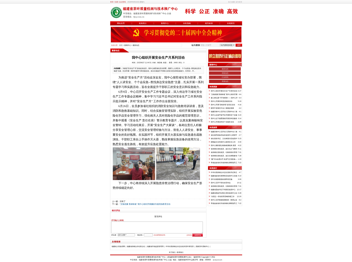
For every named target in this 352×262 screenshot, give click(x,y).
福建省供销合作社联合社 (136, 246)
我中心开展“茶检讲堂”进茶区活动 (223, 105)
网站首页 (121, 23)
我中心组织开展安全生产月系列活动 (224, 91)
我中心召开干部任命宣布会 (221, 183)
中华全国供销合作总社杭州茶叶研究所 (180, 246)
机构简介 (143, 23)
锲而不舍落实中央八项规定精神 (222, 108)
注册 (116, 2)
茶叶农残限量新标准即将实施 (221, 179)
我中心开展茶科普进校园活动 (221, 101)
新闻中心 (165, 23)
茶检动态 (225, 73)
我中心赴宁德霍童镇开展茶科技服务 (224, 118)
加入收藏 (231, 2)
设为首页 (239, 2)
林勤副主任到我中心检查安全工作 (223, 142)
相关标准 (209, 23)
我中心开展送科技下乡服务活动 (222, 122)
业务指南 (187, 23)
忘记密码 (122, 2)
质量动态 (225, 81)
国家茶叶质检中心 (202, 246)
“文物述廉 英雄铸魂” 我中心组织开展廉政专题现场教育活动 (145, 204)
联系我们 (180, 252)
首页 (121, 45)
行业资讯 (225, 77)
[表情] (121, 220)
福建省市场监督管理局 (155, 246)
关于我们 (172, 252)
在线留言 (231, 23)
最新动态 (136, 45)
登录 (111, 2)
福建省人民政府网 (118, 246)
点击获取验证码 (159, 235)
